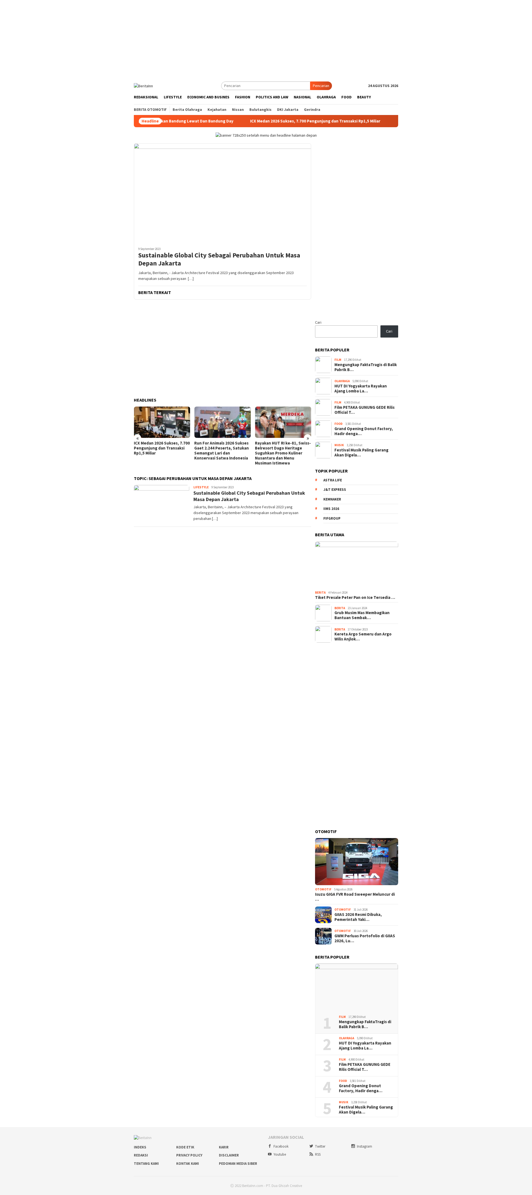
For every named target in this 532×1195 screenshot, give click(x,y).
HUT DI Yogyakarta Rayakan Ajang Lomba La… (360, 389)
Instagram (364, 1146)
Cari (318, 322)
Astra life (332, 480)
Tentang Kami (146, 1163)
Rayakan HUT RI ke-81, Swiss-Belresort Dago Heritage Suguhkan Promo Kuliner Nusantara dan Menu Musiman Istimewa (283, 453)
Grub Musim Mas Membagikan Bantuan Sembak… (362, 615)
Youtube (279, 1154)
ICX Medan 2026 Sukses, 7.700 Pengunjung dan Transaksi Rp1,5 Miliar (276, 121)
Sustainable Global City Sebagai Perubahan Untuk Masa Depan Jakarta (219, 259)
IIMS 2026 (331, 508)
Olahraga (342, 381)
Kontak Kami (187, 1163)
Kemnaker (332, 499)
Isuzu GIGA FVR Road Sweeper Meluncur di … (355, 897)
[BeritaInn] (143, 85)
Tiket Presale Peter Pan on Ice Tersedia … (355, 597)
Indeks (140, 1147)
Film (337, 360)
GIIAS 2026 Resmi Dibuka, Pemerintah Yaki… (358, 917)
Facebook (280, 1146)
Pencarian (321, 85)
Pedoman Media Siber (238, 1163)
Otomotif (323, 889)
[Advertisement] (266, 39)
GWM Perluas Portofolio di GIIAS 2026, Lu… (364, 938)
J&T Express (334, 489)
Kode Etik (185, 1147)
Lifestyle (201, 487)
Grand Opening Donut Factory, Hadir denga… (363, 431)
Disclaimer (229, 1155)
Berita (320, 592)
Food (338, 424)
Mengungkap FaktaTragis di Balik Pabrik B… (365, 367)
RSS (318, 1154)
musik (339, 445)
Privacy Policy (189, 1155)
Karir (224, 1147)
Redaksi (141, 1155)
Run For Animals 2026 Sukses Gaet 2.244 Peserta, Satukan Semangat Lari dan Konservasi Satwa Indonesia (221, 451)
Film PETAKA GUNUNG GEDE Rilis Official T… (364, 410)
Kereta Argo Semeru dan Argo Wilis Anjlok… (363, 637)
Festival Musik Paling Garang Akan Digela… (361, 453)
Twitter (320, 1146)
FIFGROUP (332, 518)
